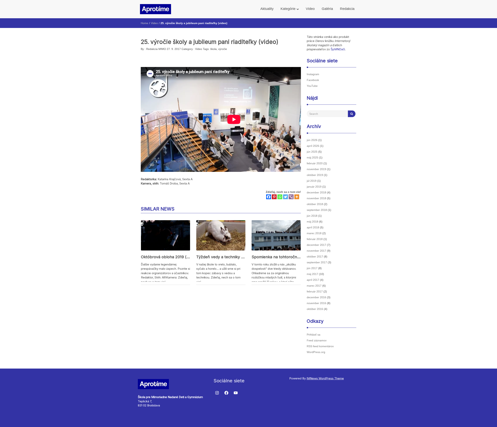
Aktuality (267, 9)
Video (310, 9)
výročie (222, 48)
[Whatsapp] (279, 196)
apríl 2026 (313, 145)
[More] (296, 196)
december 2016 (316, 297)
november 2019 (316, 169)
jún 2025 (312, 151)
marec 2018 (314, 233)
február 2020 (315, 163)
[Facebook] (268, 196)
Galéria (327, 9)
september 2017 (317, 262)
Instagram (313, 74)
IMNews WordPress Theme (325, 378)
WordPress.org (316, 352)
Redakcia (347, 9)
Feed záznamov (317, 340)
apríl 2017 (313, 279)
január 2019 (314, 186)
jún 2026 (312, 140)
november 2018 (316, 198)
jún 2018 (312, 215)
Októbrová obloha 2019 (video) (165, 257)
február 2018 (315, 239)
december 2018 (316, 192)
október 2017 (315, 256)
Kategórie (288, 9)
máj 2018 (312, 221)
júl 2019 (311, 180)
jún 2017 (312, 268)
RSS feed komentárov (320, 346)
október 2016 (315, 308)
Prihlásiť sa (313, 334)
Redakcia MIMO (155, 48)
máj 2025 (312, 157)
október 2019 (315, 175)
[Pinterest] (274, 196)
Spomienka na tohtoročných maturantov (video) (276, 257)
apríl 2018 (313, 227)
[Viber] (291, 196)
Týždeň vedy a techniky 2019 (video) (220, 257)
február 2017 (315, 291)
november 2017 (316, 250)
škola (213, 48)
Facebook (313, 80)
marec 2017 (314, 285)
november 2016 (316, 303)
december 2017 (316, 244)
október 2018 (315, 204)
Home (144, 23)
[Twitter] (285, 196)
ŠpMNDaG (338, 49)
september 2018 (317, 209)
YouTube (312, 85)
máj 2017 (312, 274)
